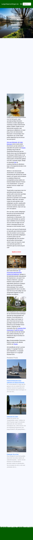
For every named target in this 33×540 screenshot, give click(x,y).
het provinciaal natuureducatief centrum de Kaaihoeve (14, 272)
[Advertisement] (16, 62)
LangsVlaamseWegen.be (10, 4)
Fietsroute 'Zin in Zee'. (13, 454)
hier (15, 162)
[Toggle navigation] (21, 4)
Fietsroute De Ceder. (12, 416)
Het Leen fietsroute (12, 142)
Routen (23, 147)
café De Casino (19, 330)
